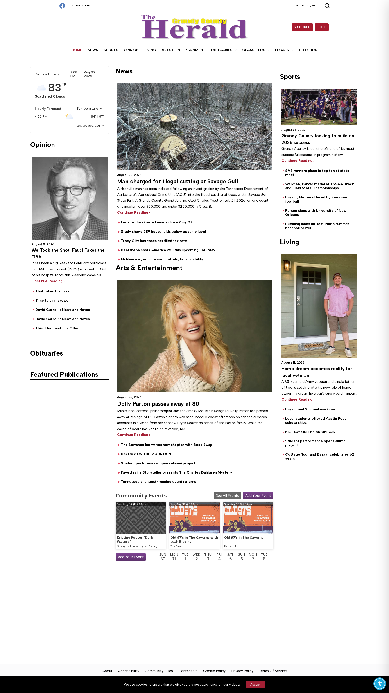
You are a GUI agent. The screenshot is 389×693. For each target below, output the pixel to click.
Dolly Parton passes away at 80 (158, 403)
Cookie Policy (214, 671)
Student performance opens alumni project (158, 463)
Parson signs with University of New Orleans (315, 212)
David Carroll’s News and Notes (62, 310)
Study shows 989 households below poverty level (163, 231)
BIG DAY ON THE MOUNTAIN (146, 454)
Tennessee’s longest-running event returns (158, 481)
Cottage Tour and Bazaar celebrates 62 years (319, 456)
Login (321, 27)
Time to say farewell (52, 300)
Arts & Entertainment (183, 50)
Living (150, 50)
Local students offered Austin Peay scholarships (315, 420)
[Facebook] (62, 6)
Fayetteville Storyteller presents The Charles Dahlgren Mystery (176, 472)
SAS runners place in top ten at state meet (317, 173)
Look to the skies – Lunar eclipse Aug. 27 (156, 222)
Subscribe (302, 27)
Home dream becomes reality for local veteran (316, 372)
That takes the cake (52, 291)
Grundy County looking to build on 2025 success (317, 139)
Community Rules (159, 671)
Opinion (131, 50)
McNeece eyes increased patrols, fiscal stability (162, 259)
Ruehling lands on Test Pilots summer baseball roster (317, 226)
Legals (282, 50)
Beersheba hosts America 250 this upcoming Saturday (168, 250)
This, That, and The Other (57, 328)
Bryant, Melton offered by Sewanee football (316, 199)
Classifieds (253, 50)
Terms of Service (273, 671)
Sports (111, 50)
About (107, 671)
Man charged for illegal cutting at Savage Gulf (177, 181)
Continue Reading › (48, 281)
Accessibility (128, 671)
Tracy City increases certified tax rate (154, 241)
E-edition (308, 50)
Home (77, 50)
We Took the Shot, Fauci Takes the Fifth (68, 253)
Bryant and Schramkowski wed (311, 409)
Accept (255, 684)
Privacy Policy (242, 671)
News (93, 50)
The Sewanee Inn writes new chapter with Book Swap (167, 444)
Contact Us (81, 5)
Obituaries (221, 50)
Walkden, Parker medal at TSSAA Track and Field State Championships (319, 186)
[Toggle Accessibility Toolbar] (380, 684)
